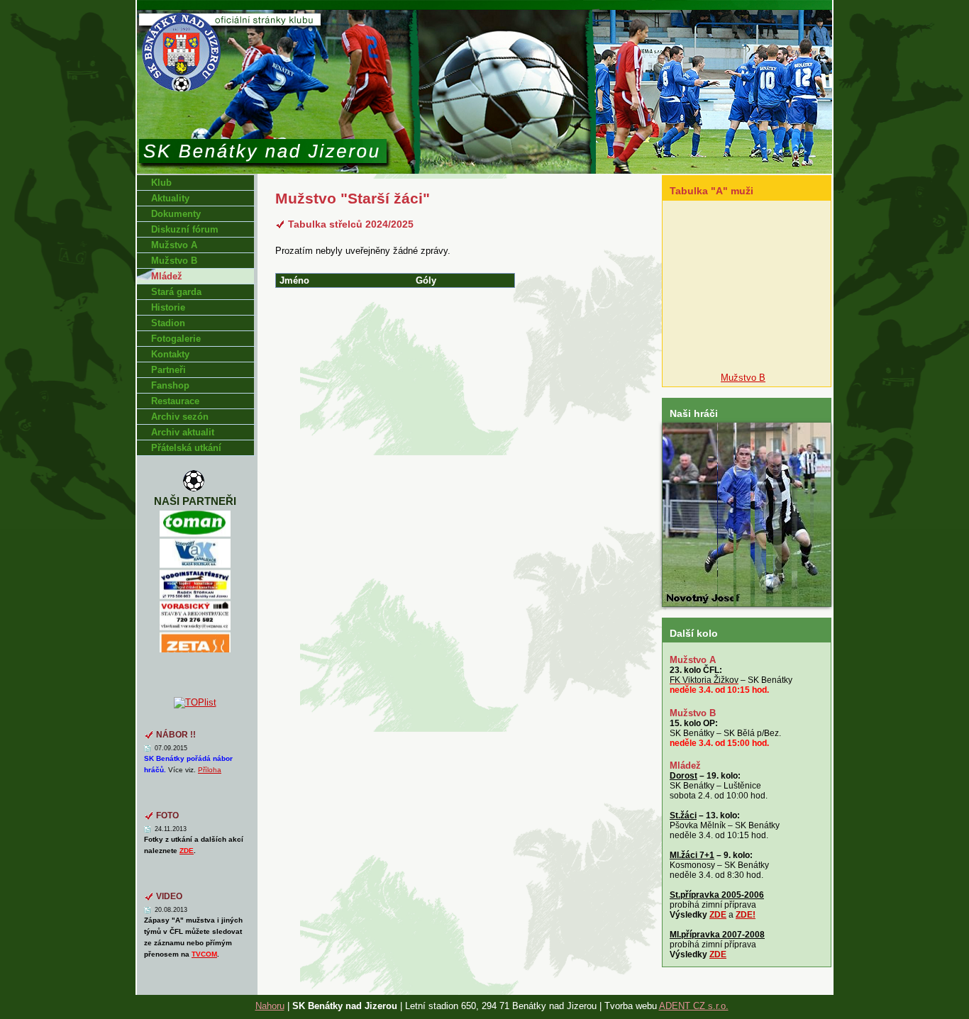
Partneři (168, 369)
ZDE (717, 915)
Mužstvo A (174, 245)
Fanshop (170, 385)
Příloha (209, 770)
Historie (168, 307)
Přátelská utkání (186, 447)
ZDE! (745, 915)
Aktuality (170, 198)
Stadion (168, 323)
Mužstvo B (174, 260)
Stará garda (176, 291)
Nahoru (269, 1006)
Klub (161, 182)
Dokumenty (176, 213)
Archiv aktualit (182, 432)
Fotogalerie (176, 338)
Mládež (166, 276)
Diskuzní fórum (184, 229)
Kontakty (170, 354)
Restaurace (175, 401)
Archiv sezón (180, 416)
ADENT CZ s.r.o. (694, 1006)
